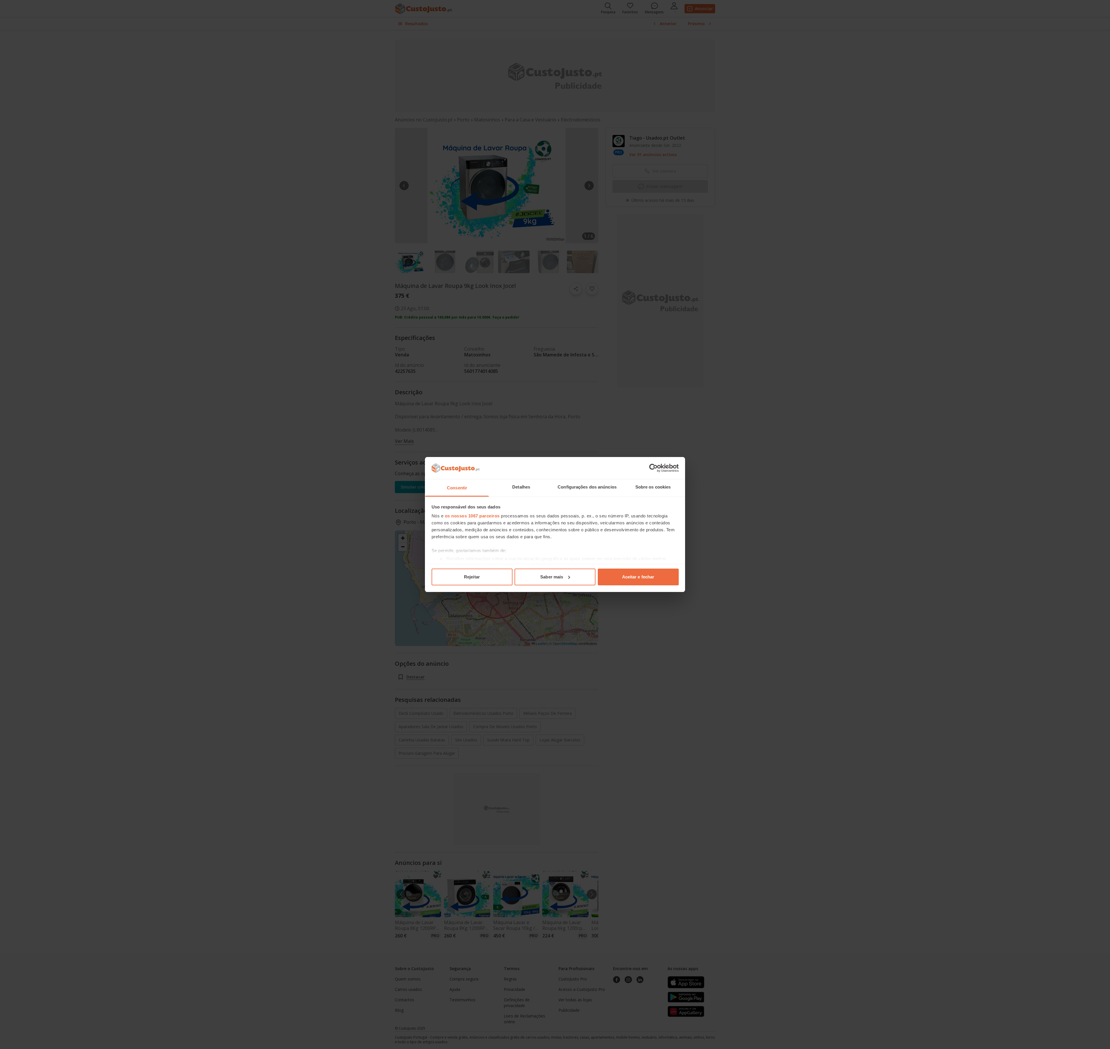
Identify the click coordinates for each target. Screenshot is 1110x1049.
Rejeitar (472, 576)
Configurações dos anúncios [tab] (587, 486)
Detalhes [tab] (521, 486)
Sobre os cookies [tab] (653, 486)
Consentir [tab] (457, 487)
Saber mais (551, 576)
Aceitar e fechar (638, 576)
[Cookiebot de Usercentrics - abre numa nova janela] (653, 468)
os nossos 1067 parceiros (472, 515)
